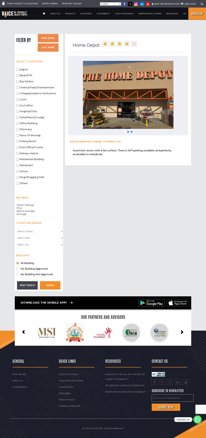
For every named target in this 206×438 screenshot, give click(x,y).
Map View (48, 38)
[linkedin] (142, 4)
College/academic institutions (37, 93)
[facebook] (124, 4)
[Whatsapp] (197, 419)
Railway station (28, 153)
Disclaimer (65, 393)
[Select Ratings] (39, 205)
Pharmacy (25, 129)
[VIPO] (33, 332)
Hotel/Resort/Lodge (31, 117)
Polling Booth (27, 141)
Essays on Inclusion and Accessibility (125, 392)
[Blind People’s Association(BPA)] (146, 333)
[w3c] (158, 374)
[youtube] (148, 4)
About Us (55, 13)
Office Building (28, 123)
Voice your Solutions (71, 381)
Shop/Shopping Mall (31, 177)
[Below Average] (39, 211)
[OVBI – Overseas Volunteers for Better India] (118, 333)
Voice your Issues (68, 374)
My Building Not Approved (37, 274)
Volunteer (86, 13)
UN (184, 13)
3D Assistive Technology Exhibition (124, 385)
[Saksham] (90, 333)
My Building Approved (34, 268)
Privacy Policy (67, 400)
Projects (70, 13)
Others (23, 183)
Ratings (22, 197)
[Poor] (39, 208)
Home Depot (86, 45)
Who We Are (19, 374)
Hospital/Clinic (28, 111)
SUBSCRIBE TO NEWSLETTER (168, 391)
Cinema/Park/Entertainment (36, 87)
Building (23, 255)
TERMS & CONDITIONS (70, 406)
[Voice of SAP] (15, 14)
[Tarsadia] (62, 332)
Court (22, 99)
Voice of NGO (66, 387)
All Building (27, 263)
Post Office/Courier (31, 147)
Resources (172, 13)
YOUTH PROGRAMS (124, 13)
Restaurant (26, 165)
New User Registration (166, 4)
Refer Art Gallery (72, 3)
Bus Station (26, 81)
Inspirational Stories (150, 13)
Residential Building (31, 159)
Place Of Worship (30, 135)
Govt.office (26, 105)
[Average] (39, 214)
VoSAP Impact (20, 387)
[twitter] (130, 4)
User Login (190, 4)
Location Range (28, 223)
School (23, 171)
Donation (197, 13)
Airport (23, 69)
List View (48, 47)
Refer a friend (50, 3)
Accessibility (103, 13)
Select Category (29, 61)
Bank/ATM (25, 75)
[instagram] (136, 4)
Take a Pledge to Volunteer (22, 3)
